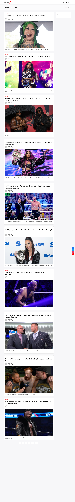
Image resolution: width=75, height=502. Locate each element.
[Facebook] (73, 248)
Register (68, 2)
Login (63, 2)
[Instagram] (73, 252)
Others (6, 13)
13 (32, 443)
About (54, 2)
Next (36, 443)
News (47, 2)
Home (23, 2)
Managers (40, 2)
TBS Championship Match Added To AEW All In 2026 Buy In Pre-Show (27, 56)
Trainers (31, 2)
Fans (44, 2)
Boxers (27, 2)
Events (51, 2)
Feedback (59, 2)
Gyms (35, 2)
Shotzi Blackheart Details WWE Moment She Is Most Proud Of (25, 16)
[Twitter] (73, 250)
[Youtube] (73, 254)
